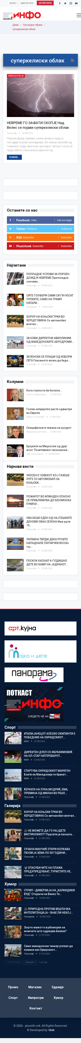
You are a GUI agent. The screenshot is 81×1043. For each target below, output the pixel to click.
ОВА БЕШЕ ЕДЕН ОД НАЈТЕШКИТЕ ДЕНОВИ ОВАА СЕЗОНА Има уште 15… (49, 521)
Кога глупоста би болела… (44, 390)
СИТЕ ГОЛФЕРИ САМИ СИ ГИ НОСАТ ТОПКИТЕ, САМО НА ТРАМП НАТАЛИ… (49, 299)
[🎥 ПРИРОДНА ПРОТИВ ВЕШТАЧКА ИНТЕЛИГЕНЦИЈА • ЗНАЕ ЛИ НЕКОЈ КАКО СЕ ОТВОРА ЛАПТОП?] (13, 913)
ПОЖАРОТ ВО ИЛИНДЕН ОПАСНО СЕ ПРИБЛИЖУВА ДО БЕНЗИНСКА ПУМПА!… (48, 500)
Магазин (34, 987)
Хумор (58, 998)
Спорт (13, 998)
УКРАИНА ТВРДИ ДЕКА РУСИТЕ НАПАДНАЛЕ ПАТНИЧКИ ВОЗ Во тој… (47, 543)
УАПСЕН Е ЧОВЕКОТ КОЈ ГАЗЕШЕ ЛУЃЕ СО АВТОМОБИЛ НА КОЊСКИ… (48, 479)
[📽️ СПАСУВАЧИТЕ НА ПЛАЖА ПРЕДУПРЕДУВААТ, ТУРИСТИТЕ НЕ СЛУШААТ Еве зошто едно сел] (13, 872)
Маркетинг (27, 3)
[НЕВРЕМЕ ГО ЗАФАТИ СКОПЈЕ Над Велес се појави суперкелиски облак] (40, 95)
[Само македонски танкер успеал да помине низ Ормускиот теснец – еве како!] (13, 950)
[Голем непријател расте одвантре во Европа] (15, 413)
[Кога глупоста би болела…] (15, 395)
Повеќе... (14, 157)
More (13, 3)
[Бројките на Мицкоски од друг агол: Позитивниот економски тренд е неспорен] (15, 450)
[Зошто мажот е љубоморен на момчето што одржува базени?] (13, 932)
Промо (13, 987)
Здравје (58, 987)
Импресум (36, 998)
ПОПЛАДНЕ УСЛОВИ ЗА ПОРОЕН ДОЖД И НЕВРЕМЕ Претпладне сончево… (47, 277)
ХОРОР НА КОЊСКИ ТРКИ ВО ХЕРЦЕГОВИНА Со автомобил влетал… (46, 320)
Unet (51, 1030)
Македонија (16, 76)
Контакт (35, 1008)
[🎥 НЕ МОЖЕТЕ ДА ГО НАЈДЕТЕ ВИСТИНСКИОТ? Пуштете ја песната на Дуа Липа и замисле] (13, 835)
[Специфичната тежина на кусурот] (15, 432)
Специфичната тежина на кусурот (48, 427)
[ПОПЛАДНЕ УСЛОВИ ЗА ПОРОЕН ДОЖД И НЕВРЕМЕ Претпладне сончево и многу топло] (15, 278)
